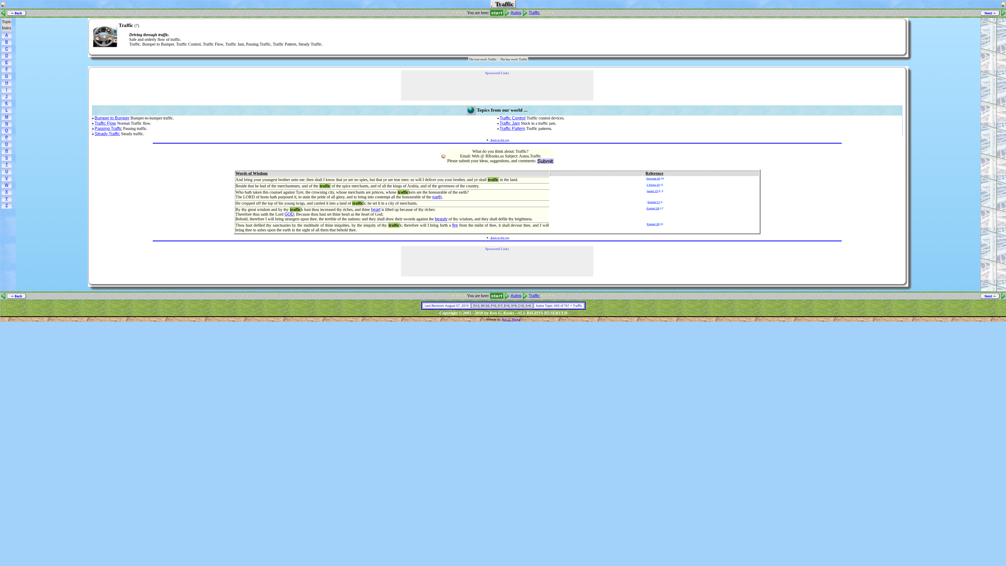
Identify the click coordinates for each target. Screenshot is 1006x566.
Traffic (534, 12)
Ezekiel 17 (654, 202)
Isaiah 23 (652, 191)
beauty (441, 219)
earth (437, 197)
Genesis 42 (653, 178)
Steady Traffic (107, 134)
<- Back (16, 13)
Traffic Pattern (512, 128)
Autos (516, 12)
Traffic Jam (510, 123)
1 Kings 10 (653, 184)
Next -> (990, 13)
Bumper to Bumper (112, 118)
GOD (289, 214)
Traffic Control (513, 118)
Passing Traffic (108, 128)
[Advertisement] (886, 36)
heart (375, 209)
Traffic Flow (105, 123)
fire (455, 225)
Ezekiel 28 (653, 208)
